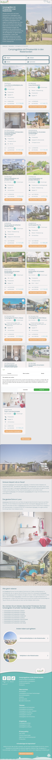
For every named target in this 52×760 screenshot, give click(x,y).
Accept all (42, 389)
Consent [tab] (9, 373)
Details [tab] (42, 373)
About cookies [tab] (26, 373)
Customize (25, 389)
